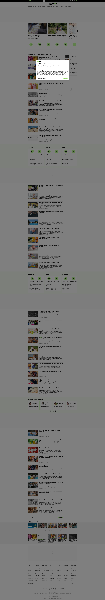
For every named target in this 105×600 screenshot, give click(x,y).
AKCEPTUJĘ (65, 78)
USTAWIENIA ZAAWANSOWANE (42, 78)
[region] (52, 70)
